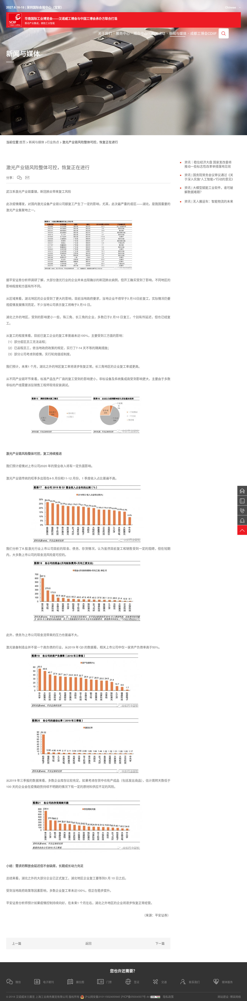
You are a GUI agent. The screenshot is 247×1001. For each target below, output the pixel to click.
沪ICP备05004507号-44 (135, 996)
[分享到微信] (19, 178)
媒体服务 (227, 982)
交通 (164, 982)
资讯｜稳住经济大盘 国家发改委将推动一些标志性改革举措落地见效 (208, 164)
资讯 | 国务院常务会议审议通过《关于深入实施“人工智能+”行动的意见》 (209, 177)
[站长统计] (155, 996)
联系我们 (194, 982)
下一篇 (160, 943)
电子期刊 (48, 982)
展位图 (80, 982)
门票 (109, 982)
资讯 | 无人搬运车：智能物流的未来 (208, 201)
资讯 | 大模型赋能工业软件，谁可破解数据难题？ (208, 190)
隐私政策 (168, 996)
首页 (22, 142)
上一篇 (16, 943)
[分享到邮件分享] (27, 178)
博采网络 (235, 996)
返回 (88, 943)
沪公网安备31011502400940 (102, 996)
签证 (136, 982)
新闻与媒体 (36, 142)
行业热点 (53, 142)
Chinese (230, 7)
